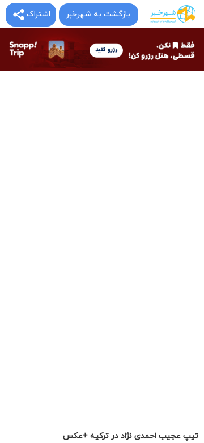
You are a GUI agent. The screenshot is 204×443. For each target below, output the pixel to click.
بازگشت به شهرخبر (98, 14)
